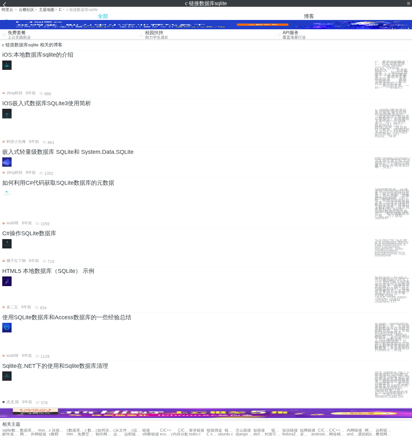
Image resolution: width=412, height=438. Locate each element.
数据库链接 (29, 430)
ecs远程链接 (165, 434)
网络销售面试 (338, 434)
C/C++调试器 (338, 430)
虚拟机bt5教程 (367, 434)
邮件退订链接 (11, 434)
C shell (212, 434)
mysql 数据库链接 (43, 430)
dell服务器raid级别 (258, 434)
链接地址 (276, 430)
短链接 (259, 430)
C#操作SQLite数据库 (29, 233)
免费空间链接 (86, 434)
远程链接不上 (133, 434)
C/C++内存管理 (323, 430)
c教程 (54, 434)
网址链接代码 (370, 430)
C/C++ (165, 430)
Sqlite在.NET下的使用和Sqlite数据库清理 (55, 366)
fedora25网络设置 (291, 434)
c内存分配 (179, 434)
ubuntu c (225, 434)
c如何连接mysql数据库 (104, 430)
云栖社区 (26, 9)
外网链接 (38, 434)
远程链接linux (118, 434)
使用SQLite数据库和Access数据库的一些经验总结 (66, 317)
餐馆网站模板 (384, 434)
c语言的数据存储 (136, 430)
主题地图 (46, 9)
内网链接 (354, 430)
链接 (146, 430)
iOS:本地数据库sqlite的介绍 (37, 54)
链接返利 (230, 430)
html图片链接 (72, 434)
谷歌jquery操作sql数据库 (305, 434)
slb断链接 (150, 434)
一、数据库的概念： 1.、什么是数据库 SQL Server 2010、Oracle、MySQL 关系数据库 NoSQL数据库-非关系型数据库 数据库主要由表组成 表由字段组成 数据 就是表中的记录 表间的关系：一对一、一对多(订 (392, 75)
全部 (103, 16)
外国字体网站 (273, 434)
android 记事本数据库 (320, 434)
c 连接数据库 (58, 430)
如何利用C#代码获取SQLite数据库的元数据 (58, 183)
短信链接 (290, 430)
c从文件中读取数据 (122, 430)
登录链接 (196, 430)
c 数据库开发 (90, 430)
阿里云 (7, 9)
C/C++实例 (183, 430)
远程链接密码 (384, 430)
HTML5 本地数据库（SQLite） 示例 (48, 271)
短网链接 (307, 430)
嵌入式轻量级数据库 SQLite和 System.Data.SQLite (68, 152)
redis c (195, 434)
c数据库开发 (75, 430)
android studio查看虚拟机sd (352, 434)
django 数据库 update (244, 434)
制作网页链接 (104, 434)
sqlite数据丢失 (11, 430)
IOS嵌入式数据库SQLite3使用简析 (46, 103)
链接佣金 (214, 430)
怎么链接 (243, 430)
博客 (309, 16)
